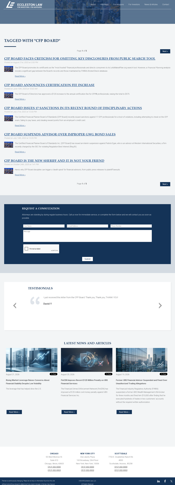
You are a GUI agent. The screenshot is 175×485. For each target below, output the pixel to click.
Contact (165, 4)
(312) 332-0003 (54, 470)
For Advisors (118, 4)
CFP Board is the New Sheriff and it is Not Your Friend (54, 161)
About (93, 4)
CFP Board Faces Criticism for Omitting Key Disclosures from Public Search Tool (79, 58)
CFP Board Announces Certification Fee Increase (49, 85)
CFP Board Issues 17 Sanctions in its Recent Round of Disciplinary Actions (73, 108)
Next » (165, 51)
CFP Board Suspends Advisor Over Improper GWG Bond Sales (60, 134)
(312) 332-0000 (54, 467)
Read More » (20, 76)
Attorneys (104, 4)
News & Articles (151, 4)
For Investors (134, 4)
